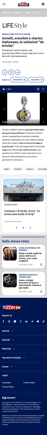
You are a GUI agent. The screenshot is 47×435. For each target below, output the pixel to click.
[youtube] (38, 321)
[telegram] (32, 321)
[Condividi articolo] (4, 72)
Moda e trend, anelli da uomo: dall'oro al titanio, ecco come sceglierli (30, 257)
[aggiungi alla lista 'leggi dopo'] (11, 72)
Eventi (5, 366)
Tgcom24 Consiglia (11, 357)
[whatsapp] (15, 321)
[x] (20, 321)
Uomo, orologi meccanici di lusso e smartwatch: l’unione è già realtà (30, 284)
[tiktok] (43, 321)
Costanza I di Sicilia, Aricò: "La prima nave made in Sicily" (22, 212)
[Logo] (23, 4)
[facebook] (3, 321)
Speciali (6, 340)
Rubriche (6, 348)
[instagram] (9, 321)
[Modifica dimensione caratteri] (17, 72)
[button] (23, 4)
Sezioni (5, 331)
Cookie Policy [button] (29, 383)
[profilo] (43, 4)
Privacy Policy (8, 387)
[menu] (4, 4)
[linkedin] (26, 321)
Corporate (6, 383)
